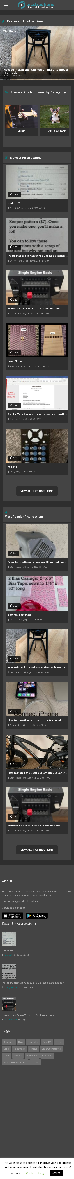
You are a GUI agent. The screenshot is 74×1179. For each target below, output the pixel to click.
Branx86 (14, 208)
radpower (32, 1055)
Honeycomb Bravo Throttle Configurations (34, 308)
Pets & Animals (21, 131)
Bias (20, 1041)
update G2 (14, 203)
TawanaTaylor (16, 366)
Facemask (19, 1048)
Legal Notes (15, 361)
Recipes (57, 131)
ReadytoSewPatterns (15, 1062)
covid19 (47, 1041)
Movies (18, 1055)
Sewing (35, 1062)
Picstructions (16, 725)
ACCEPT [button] (56, 1173)
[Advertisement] (37, 1105)
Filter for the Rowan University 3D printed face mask (39, 561)
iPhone (33, 1048)
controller (32, 1041)
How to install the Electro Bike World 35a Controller (39, 772)
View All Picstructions (37, 491)
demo (59, 1041)
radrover (47, 1055)
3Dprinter (9, 1041)
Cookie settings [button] (35, 1173)
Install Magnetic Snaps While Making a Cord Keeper (39, 255)
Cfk (11, 471)
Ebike (7, 1048)
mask (7, 1055)
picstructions (16, 313)
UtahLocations (17, 566)
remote (12, 466)
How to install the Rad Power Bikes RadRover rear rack (40, 667)
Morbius (14, 419)
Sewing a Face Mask (19, 614)
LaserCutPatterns (51, 1048)
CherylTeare (16, 260)
